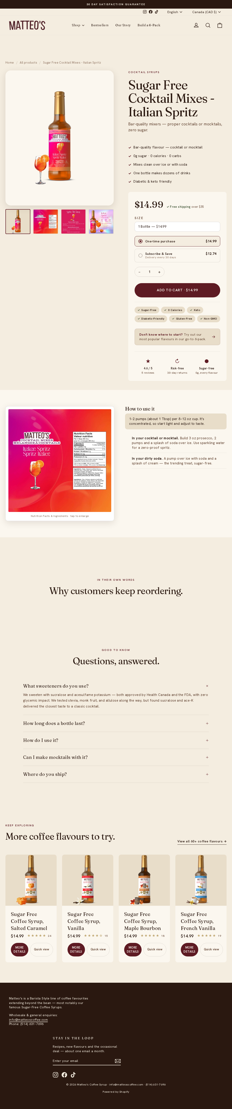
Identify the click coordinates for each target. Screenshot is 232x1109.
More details (20, 950)
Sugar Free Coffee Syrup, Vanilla (84, 921)
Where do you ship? (116, 774)
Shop (76, 25)
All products (28, 63)
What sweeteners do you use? (116, 686)
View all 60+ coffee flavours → (202, 841)
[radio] (177, 241)
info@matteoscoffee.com (28, 1020)
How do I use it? (116, 740)
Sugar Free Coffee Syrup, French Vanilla (198, 921)
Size (139, 218)
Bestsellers (100, 25)
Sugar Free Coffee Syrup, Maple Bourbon (142, 921)
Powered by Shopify (116, 1092)
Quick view (41, 949)
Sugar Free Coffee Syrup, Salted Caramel (29, 921)
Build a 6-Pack (149, 25)
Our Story (123, 25)
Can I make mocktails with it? (116, 757)
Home (9, 63)
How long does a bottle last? (116, 723)
